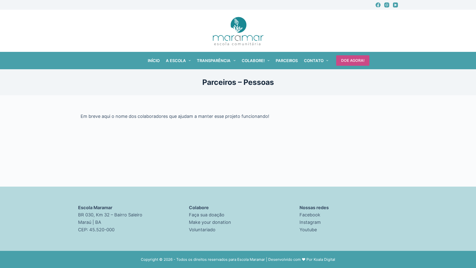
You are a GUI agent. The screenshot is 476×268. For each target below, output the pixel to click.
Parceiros (287, 60)
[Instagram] (386, 4)
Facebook (309, 214)
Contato (314, 60)
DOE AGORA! (352, 60)
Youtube (308, 229)
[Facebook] (378, 4)
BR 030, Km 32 (94, 214)
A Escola (176, 60)
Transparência (214, 60)
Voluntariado (202, 229)
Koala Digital (324, 259)
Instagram (310, 222)
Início (154, 60)
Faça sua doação (206, 214)
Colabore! (253, 60)
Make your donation (210, 222)
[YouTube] (395, 4)
